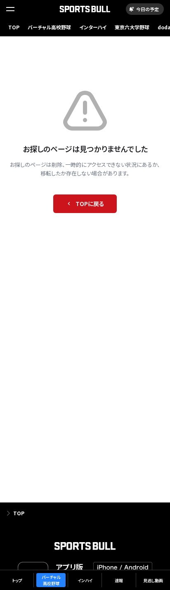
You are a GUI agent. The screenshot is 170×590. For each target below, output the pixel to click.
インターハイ (92, 27)
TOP (13, 27)
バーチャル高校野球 (49, 27)
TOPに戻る (90, 203)
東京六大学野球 (132, 27)
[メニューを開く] (10, 9)
